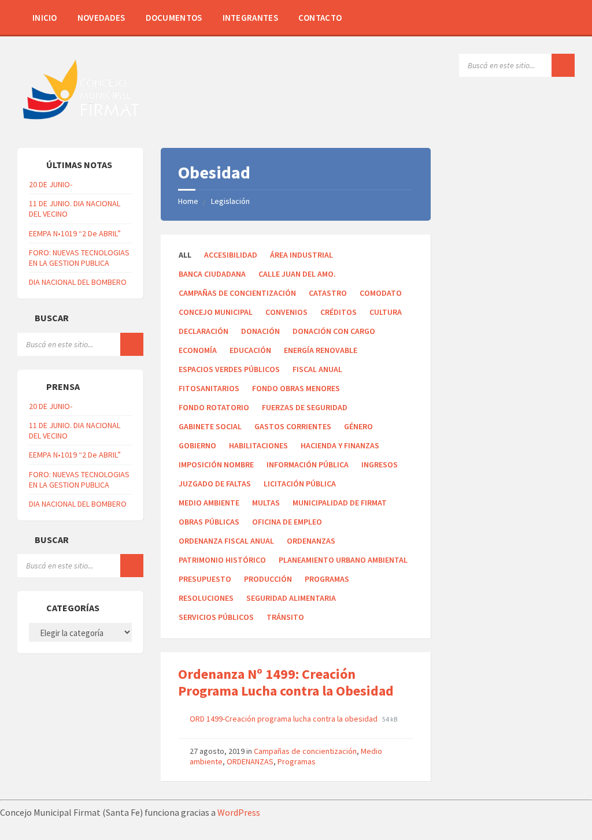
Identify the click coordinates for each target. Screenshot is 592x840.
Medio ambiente (209, 502)
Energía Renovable (320, 350)
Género (358, 426)
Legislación (230, 201)
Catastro (328, 293)
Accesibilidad (230, 255)
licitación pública (300, 483)
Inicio (44, 17)
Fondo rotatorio (214, 407)
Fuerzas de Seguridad (304, 407)
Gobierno (197, 445)
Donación (260, 331)
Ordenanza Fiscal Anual (226, 541)
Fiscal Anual (317, 369)
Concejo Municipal (216, 312)
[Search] (563, 65)
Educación (250, 350)
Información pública (308, 464)
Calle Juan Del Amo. (297, 274)
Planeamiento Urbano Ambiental (343, 560)
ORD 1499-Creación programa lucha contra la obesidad (284, 718)
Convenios (286, 312)
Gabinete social (210, 426)
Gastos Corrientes (292, 426)
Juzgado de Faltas (215, 483)
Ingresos (379, 464)
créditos (338, 312)
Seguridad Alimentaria (291, 598)
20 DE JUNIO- (50, 184)
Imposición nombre (216, 464)
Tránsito (285, 617)
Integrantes (250, 17)
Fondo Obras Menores (296, 388)
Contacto (320, 17)
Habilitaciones (258, 445)
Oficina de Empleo (287, 521)
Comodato (381, 293)
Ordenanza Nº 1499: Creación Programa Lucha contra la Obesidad (286, 682)
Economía (198, 350)
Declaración (203, 331)
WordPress (238, 812)
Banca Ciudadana (212, 274)
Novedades (101, 17)
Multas (266, 502)
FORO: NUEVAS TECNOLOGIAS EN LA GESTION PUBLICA (79, 257)
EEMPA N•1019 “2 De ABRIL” (75, 233)
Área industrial (301, 255)
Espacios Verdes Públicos (229, 369)
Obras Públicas (209, 521)
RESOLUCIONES (206, 598)
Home (188, 201)
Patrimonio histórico (222, 560)
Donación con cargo (334, 331)
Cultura (385, 312)
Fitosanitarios (209, 388)
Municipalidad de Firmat (340, 502)
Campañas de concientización (237, 293)
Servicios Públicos (216, 617)
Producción (268, 579)
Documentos (174, 17)
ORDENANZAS (311, 541)
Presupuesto (205, 579)
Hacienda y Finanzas (340, 445)
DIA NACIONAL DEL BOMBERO (78, 282)
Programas (327, 579)
